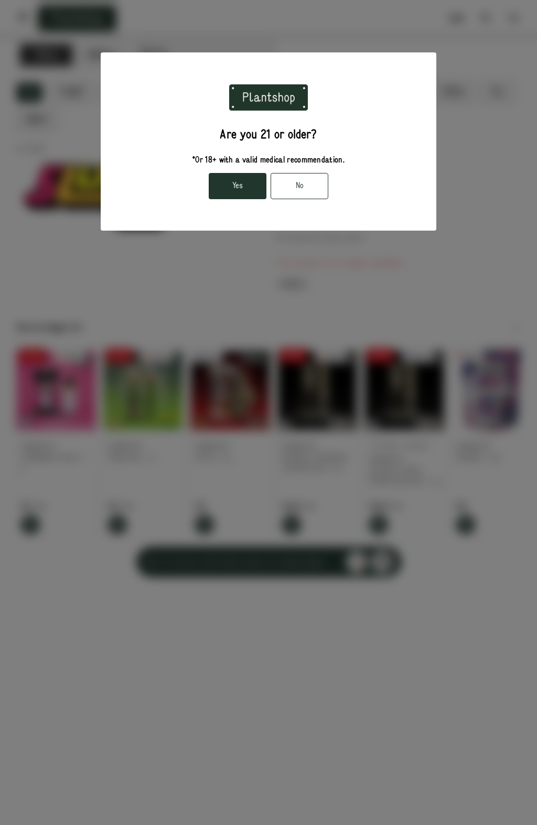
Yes (237, 185)
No (300, 185)
